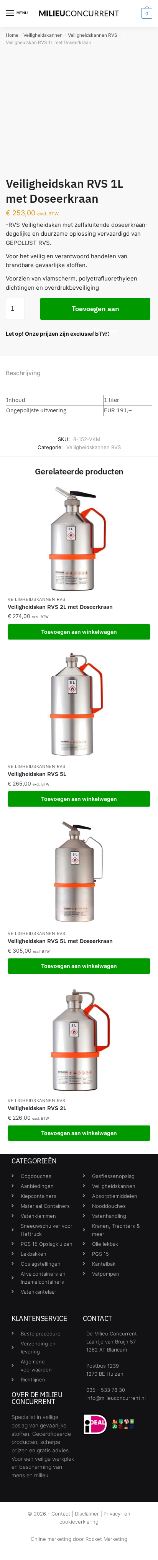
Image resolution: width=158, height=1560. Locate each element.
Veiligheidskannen (43, 35)
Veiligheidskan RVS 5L (37, 774)
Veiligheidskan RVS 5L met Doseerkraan (60, 941)
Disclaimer (87, 1514)
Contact (60, 1514)
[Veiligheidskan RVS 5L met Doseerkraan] (79, 872)
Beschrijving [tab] (23, 373)
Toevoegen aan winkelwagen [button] (79, 631)
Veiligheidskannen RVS (92, 35)
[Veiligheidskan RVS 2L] (79, 1039)
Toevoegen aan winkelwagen (95, 312)
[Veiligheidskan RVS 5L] (79, 705)
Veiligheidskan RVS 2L (37, 1108)
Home (12, 35)
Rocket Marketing (106, 1539)
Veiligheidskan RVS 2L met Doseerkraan (60, 606)
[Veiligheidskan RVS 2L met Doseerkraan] (79, 538)
